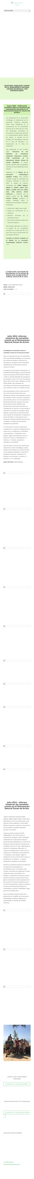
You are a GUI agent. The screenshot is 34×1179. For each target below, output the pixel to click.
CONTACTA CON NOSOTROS (17, 1112)
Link (7, 244)
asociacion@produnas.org (11, 1164)
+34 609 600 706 (8, 1162)
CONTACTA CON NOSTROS (16, 1084)
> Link (16, 289)
